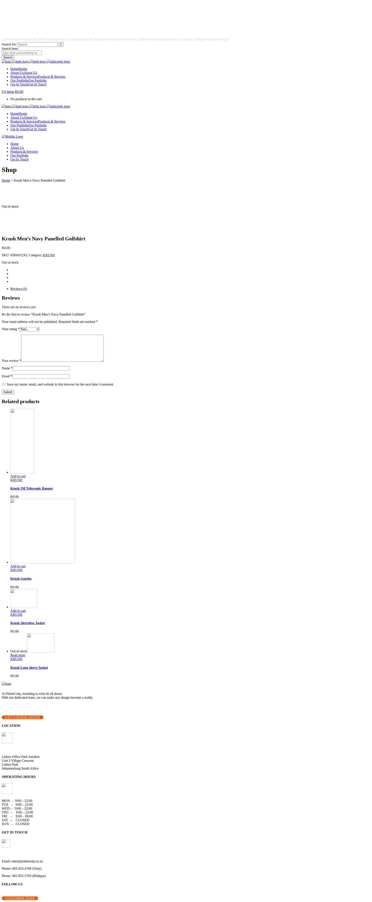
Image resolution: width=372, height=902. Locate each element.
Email (7, 376)
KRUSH (49, 255)
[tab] (190, 289)
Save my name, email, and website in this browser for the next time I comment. (60, 384)
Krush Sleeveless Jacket (27, 623)
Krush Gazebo (20, 578)
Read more (17, 655)
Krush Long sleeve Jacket (29, 667)
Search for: (9, 44)
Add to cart (18, 476)
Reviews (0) (18, 289)
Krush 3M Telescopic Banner (31, 488)
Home (6, 180)
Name (7, 368)
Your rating (11, 329)
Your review (11, 360)
